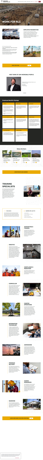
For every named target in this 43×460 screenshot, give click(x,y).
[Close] (20, 453)
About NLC (32, 1)
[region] (10, 456)
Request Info (36, 1)
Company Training (28, 1)
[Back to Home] (7, 1)
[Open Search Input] (41, 1)
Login (33, 1)
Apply (39, 1)
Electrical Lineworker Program (21, 1)
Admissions (25, 1)
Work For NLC (6, 19)
